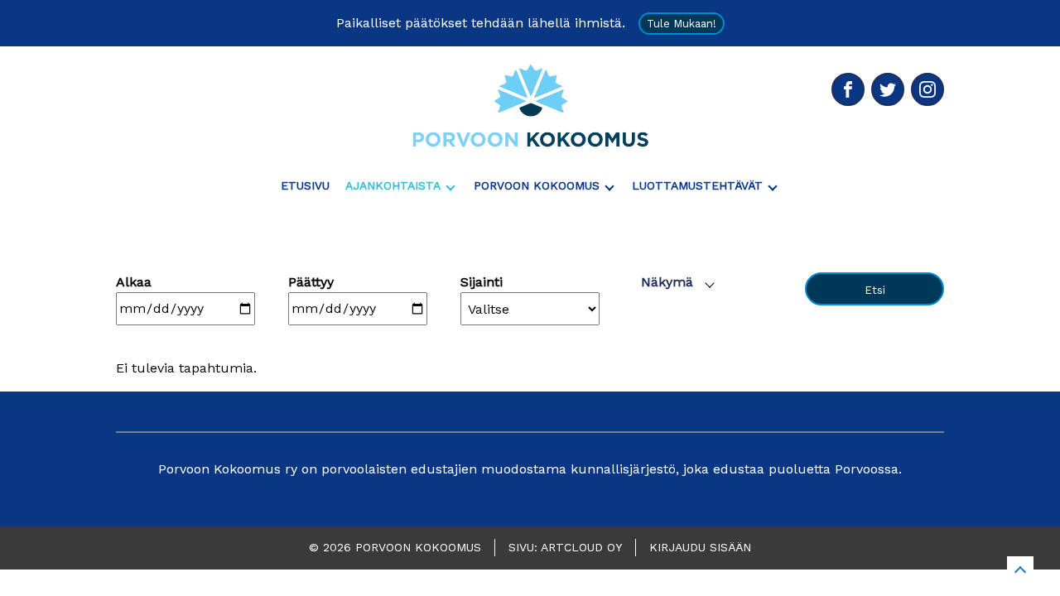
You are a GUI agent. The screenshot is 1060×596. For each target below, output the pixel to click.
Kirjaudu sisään (700, 547)
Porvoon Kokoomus (537, 185)
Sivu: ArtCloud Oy (565, 547)
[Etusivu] (530, 105)
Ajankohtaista (393, 185)
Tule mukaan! (681, 23)
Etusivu (305, 185)
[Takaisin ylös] (1020, 569)
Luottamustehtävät (697, 185)
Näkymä (667, 282)
